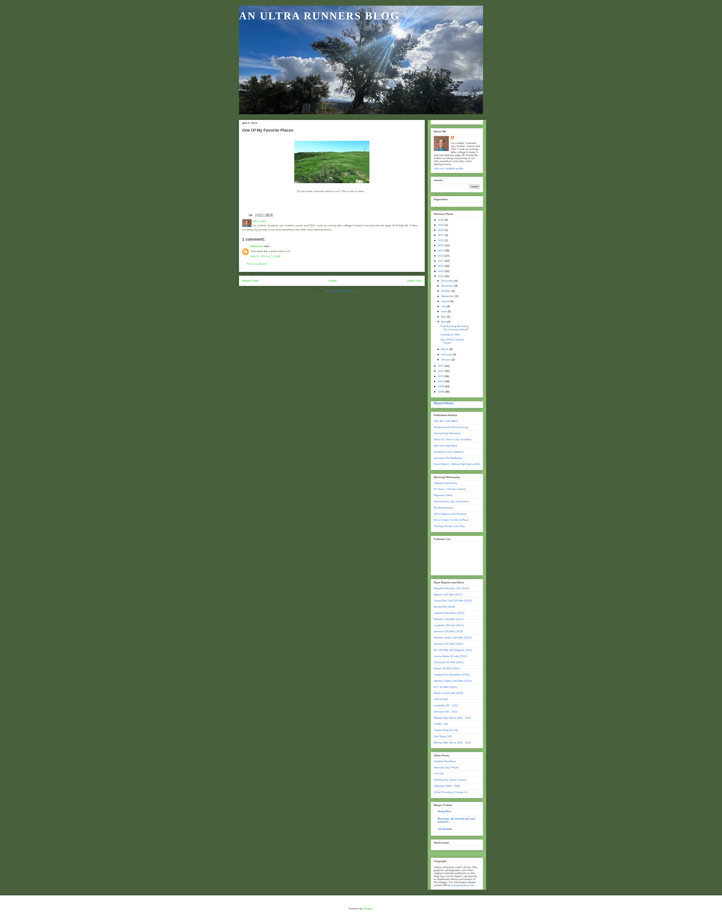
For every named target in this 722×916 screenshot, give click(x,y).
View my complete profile (448, 168)
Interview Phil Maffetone (448, 458)
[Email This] (257, 215)
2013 (441, 365)
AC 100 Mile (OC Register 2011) (453, 649)
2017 (441, 260)
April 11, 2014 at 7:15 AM (265, 256)
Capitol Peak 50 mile (446, 730)
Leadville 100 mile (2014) (449, 625)
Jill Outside (445, 828)
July (444, 306)
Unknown (256, 246)
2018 (441, 255)
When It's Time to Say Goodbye (452, 439)
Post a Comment (257, 263)
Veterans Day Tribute (446, 767)
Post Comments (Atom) (340, 290)
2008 (441, 391)
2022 (441, 235)
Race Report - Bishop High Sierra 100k (457, 464)
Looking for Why (450, 334)
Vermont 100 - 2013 (445, 711)
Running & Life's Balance (448, 451)
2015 (441, 271)
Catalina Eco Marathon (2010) (452, 674)
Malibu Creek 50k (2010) (448, 693)
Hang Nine (444, 811)
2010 (441, 381)
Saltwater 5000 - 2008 (447, 785)
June (444, 311)
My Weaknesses (443, 507)
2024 (441, 224)
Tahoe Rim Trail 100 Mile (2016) (453, 600)
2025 (441, 219)
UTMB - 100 (441, 723)
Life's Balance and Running (450, 513)
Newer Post (250, 281)
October (446, 290)
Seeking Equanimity (445, 483)
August (445, 301)
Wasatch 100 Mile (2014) (448, 619)
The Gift (438, 773)
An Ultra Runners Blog (319, 16)
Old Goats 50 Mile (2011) (449, 662)
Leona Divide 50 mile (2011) (450, 656)
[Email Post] (250, 214)
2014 (441, 276)
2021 (441, 240)
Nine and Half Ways (445, 445)
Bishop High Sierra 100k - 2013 (452, 717)
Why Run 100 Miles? (446, 420)
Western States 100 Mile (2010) (453, 680)
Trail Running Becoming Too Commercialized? (454, 328)
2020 (441, 245)
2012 (441, 370)
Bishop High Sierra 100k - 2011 (452, 742)
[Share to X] (264, 215)
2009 (441, 386)
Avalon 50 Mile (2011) (447, 668)
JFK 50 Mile (441, 699)
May (444, 316)
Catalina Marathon (445, 761)
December (447, 280)
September (448, 296)
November (447, 285)
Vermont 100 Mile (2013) (448, 643)
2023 (441, 229)
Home (332, 281)
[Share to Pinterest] (271, 215)
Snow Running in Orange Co (451, 792)
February (447, 354)
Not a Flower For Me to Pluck (451, 519)
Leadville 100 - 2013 (446, 705)
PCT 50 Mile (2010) (445, 687)
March (445, 349)
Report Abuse (444, 403)
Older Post (414, 281)
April (444, 321)
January (446, 359)
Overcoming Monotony (447, 433)
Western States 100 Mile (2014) (453, 637)
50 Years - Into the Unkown (450, 489)
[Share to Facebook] (268, 215)
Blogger (368, 908)
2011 (441, 376)
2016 (441, 265)
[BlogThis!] (260, 215)
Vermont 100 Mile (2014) (448, 631)
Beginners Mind (443, 495)
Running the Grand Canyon (450, 779)
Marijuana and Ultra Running (451, 427)
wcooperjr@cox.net (462, 885)
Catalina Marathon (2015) (449, 612)
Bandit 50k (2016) (444, 606)
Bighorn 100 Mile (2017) (448, 594)
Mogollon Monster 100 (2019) (451, 588)
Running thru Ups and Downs (451, 501)
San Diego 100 (442, 736)
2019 (441, 250)
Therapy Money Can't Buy (449, 526)
